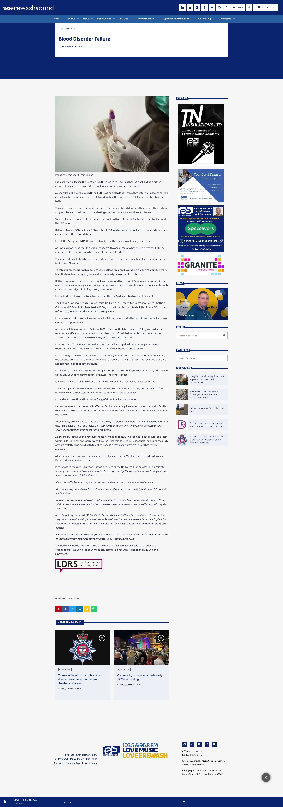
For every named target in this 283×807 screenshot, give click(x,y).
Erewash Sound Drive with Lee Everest (199, 309)
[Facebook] (204, 7)
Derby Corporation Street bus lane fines (207, 409)
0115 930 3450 (196, 755)
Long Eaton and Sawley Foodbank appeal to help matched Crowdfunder (207, 379)
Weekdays (185, 301)
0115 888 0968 (196, 751)
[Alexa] (219, 7)
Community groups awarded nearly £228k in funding (139, 677)
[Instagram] (197, 7)
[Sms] (214, 744)
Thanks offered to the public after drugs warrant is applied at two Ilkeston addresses (80, 679)
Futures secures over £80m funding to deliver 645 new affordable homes (204, 394)
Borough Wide (68, 28)
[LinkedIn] (182, 7)
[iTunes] (190, 7)
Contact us (266, 7)
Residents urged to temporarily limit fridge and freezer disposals (206, 424)
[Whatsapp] (207, 744)
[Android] (212, 7)
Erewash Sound (72, 598)
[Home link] (28, 7)
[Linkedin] (199, 744)
